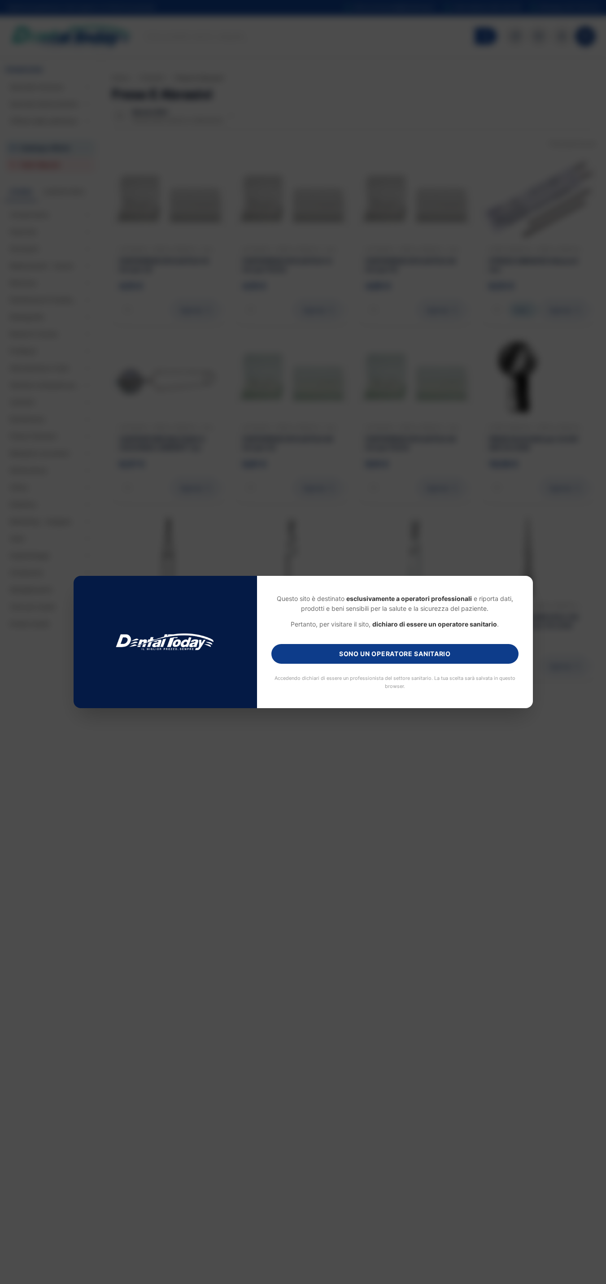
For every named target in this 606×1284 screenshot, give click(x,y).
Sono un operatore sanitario (395, 653)
